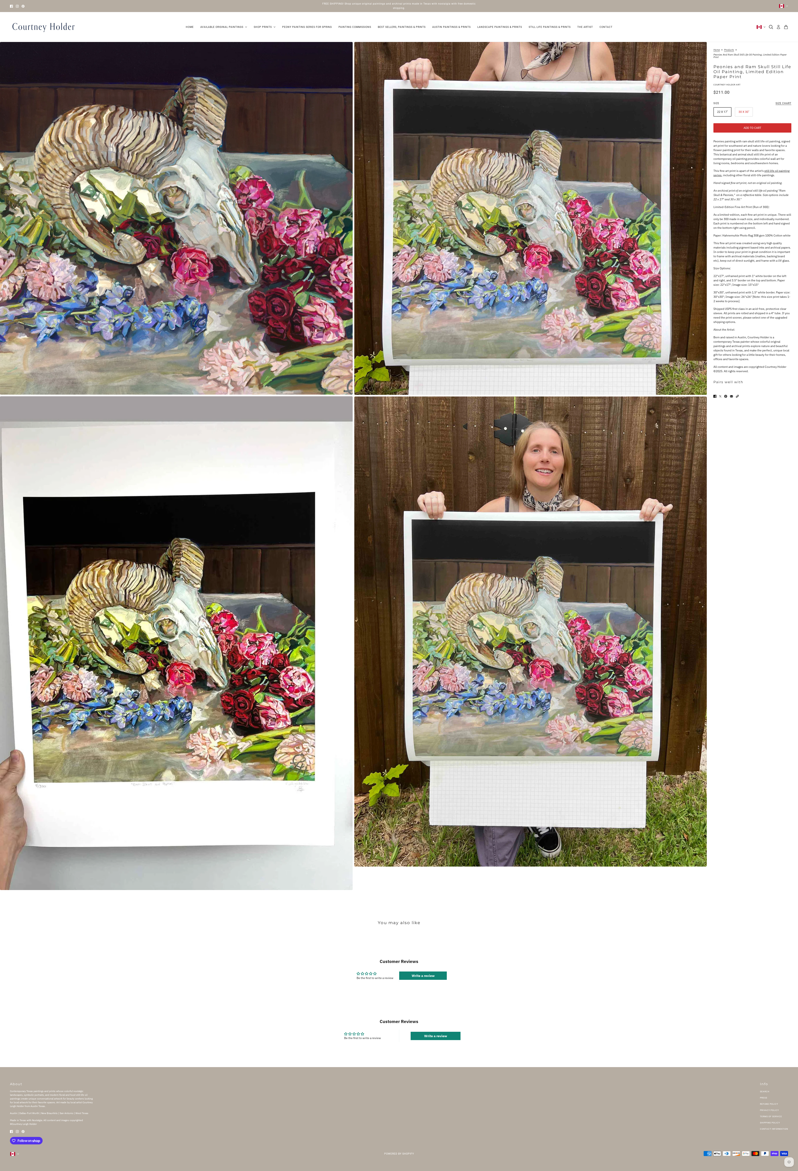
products (729, 50)
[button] (737, 396)
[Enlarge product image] (176, 218)
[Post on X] (720, 396)
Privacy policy (769, 1110)
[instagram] (17, 6)
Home (716, 50)
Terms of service (771, 1116)
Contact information (774, 1129)
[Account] (778, 27)
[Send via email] (731, 396)
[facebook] (11, 6)
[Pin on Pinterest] (726, 396)
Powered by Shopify (399, 1153)
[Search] (771, 27)
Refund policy (769, 1104)
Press (763, 1098)
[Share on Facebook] (715, 396)
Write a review (423, 976)
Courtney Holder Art (727, 85)
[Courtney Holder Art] (43, 27)
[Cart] (786, 27)
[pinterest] (23, 6)
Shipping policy (770, 1123)
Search (764, 1091)
